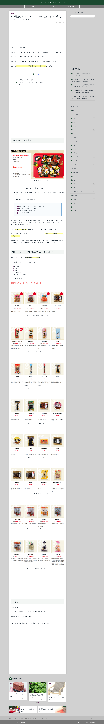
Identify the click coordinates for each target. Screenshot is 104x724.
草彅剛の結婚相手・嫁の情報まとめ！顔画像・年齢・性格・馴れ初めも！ (83, 97)
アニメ (83, 133)
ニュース (83, 164)
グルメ (83, 145)
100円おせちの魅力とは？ (26, 80)
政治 (83, 187)
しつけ (83, 126)
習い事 (83, 207)
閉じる (39, 74)
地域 (83, 184)
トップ (33, 6)
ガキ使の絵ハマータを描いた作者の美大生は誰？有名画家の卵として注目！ (83, 80)
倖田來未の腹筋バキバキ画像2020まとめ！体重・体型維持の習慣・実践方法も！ (83, 91)
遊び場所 (83, 210)
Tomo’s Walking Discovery (52, 2)
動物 (83, 176)
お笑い (83, 118)
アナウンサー (83, 130)
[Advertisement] (37, 35)
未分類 (83, 199)
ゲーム (83, 149)
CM (83, 110)
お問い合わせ (70, 6)
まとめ (21, 84)
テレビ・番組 (83, 157)
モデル (83, 168)
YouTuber (83, 114)
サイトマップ (52, 6)
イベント (83, 141)
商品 (12, 13)
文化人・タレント (83, 191)
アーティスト (83, 137)
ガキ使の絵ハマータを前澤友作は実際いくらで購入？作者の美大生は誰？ (83, 85)
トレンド (83, 160)
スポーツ (83, 153)
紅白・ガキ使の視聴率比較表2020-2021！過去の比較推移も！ (83, 74)
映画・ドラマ (83, 195)
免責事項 (23, 722)
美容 (83, 203)
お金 (83, 122)
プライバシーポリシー (14, 722)
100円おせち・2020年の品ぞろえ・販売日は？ (32, 82)
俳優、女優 (83, 172)
